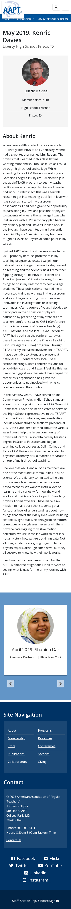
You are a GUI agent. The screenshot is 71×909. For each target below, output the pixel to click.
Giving (42, 762)
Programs (45, 730)
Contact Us (13, 840)
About (12, 730)
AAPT (8, 18)
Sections (44, 754)
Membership (24, 18)
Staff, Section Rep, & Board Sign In (35, 901)
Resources (45, 738)
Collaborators (17, 762)
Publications (16, 754)
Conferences (46, 746)
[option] (35, 640)
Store (11, 746)
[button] (10, 684)
